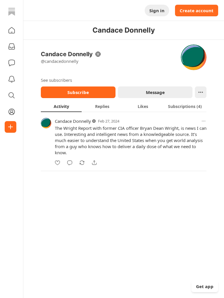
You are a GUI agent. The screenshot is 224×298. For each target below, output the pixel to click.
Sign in (156, 10)
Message (155, 92)
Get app (205, 286)
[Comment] (70, 162)
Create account (197, 10)
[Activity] (12, 79)
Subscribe (78, 92)
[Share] (94, 162)
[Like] (57, 162)
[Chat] (12, 63)
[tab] (61, 106)
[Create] (10, 127)
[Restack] (82, 162)
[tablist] (123, 106)
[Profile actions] (200, 92)
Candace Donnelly (73, 121)
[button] (12, 30)
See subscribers (56, 80)
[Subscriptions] (12, 47)
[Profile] (12, 112)
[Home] (12, 12)
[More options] (203, 121)
